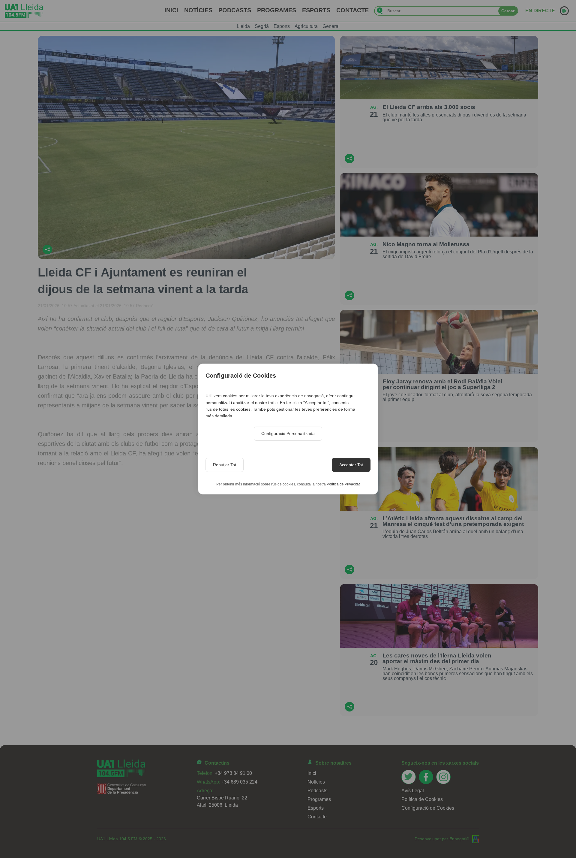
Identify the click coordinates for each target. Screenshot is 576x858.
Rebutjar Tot (224, 464)
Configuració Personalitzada (288, 433)
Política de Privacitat (343, 484)
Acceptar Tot (351, 464)
